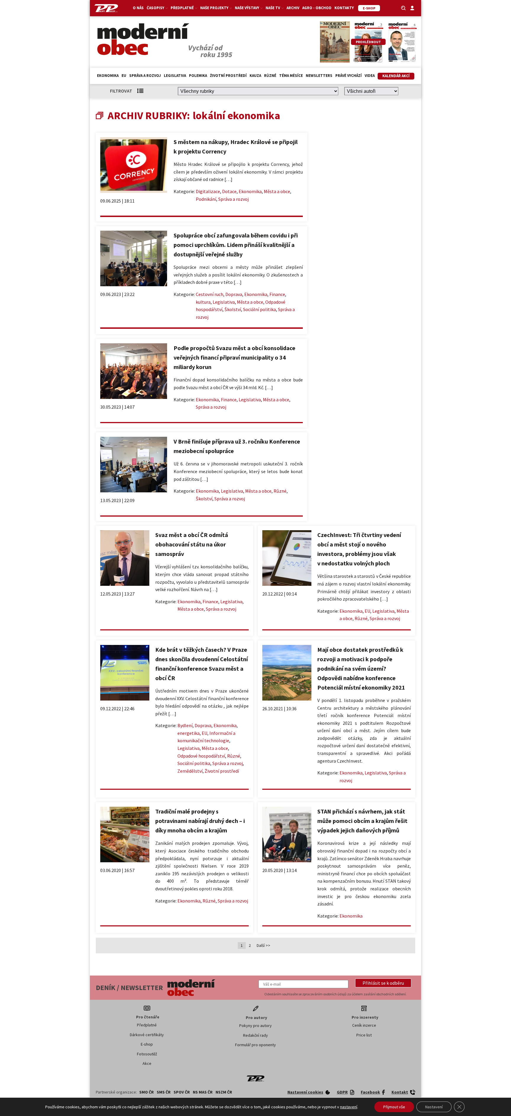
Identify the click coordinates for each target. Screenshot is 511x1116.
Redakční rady (255, 1035)
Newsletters (319, 75)
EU (124, 75)
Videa (370, 75)
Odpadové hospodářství (201, 756)
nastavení (348, 1106)
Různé (270, 75)
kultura (203, 302)
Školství (232, 309)
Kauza (255, 75)
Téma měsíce (291, 75)
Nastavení (434, 1106)
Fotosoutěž (147, 1054)
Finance (277, 294)
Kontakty (344, 7)
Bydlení (185, 725)
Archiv (293, 7)
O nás (138, 7)
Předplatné (147, 1025)
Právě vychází (348, 75)
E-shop (147, 1044)
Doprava (233, 294)
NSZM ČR (224, 1092)
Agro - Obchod (316, 7)
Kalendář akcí (396, 75)
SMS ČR (164, 1092)
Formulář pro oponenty (255, 1044)
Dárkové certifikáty (147, 1034)
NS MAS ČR (203, 1092)
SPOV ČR (182, 1092)
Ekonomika (108, 75)
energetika (188, 733)
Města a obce (277, 191)
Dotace (229, 191)
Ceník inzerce (364, 1025)
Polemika (198, 75)
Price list (364, 1035)
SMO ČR (146, 1092)
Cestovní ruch (209, 294)
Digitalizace (208, 191)
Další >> (263, 945)
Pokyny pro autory (255, 1025)
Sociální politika (259, 309)
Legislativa (175, 75)
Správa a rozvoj (145, 75)
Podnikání (206, 199)
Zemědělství (190, 771)
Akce (147, 1063)
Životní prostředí (228, 75)
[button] (383, 982)
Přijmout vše (394, 1106)
